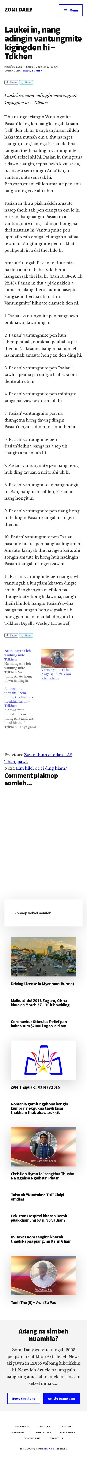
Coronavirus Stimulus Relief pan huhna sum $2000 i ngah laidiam (39, 1023)
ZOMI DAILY (18, 9)
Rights (49, 1448)
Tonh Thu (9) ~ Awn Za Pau (33, 1302)
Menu (74, 10)
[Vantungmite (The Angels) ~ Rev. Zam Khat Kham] (57, 658)
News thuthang (23, 1398)
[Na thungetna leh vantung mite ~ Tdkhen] (22, 666)
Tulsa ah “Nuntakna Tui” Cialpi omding (37, 1197)
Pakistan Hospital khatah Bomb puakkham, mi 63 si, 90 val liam (39, 1218)
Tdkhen (37, 70)
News (26, 70)
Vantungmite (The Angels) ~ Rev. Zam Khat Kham (56, 674)
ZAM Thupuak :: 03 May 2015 (35, 1087)
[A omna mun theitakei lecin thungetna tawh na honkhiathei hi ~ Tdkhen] (22, 708)
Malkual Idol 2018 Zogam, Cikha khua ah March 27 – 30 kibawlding (40, 1002)
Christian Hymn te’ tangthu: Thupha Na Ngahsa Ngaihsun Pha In (42, 1176)
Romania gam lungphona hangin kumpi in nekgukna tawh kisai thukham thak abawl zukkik (39, 1108)
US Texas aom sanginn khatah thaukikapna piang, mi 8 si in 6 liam (41, 1239)
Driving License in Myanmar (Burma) (42, 983)
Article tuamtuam (61, 1398)
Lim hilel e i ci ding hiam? (41, 768)
